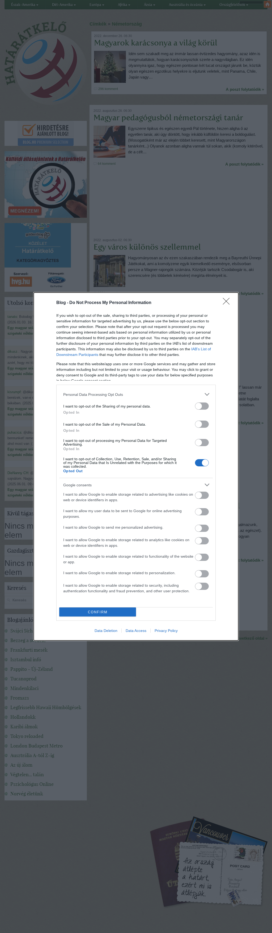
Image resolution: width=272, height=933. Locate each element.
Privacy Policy (166, 630)
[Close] (228, 303)
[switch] (202, 406)
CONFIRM (98, 612)
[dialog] (136, 466)
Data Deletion (106, 630)
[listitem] (136, 394)
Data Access (136, 630)
